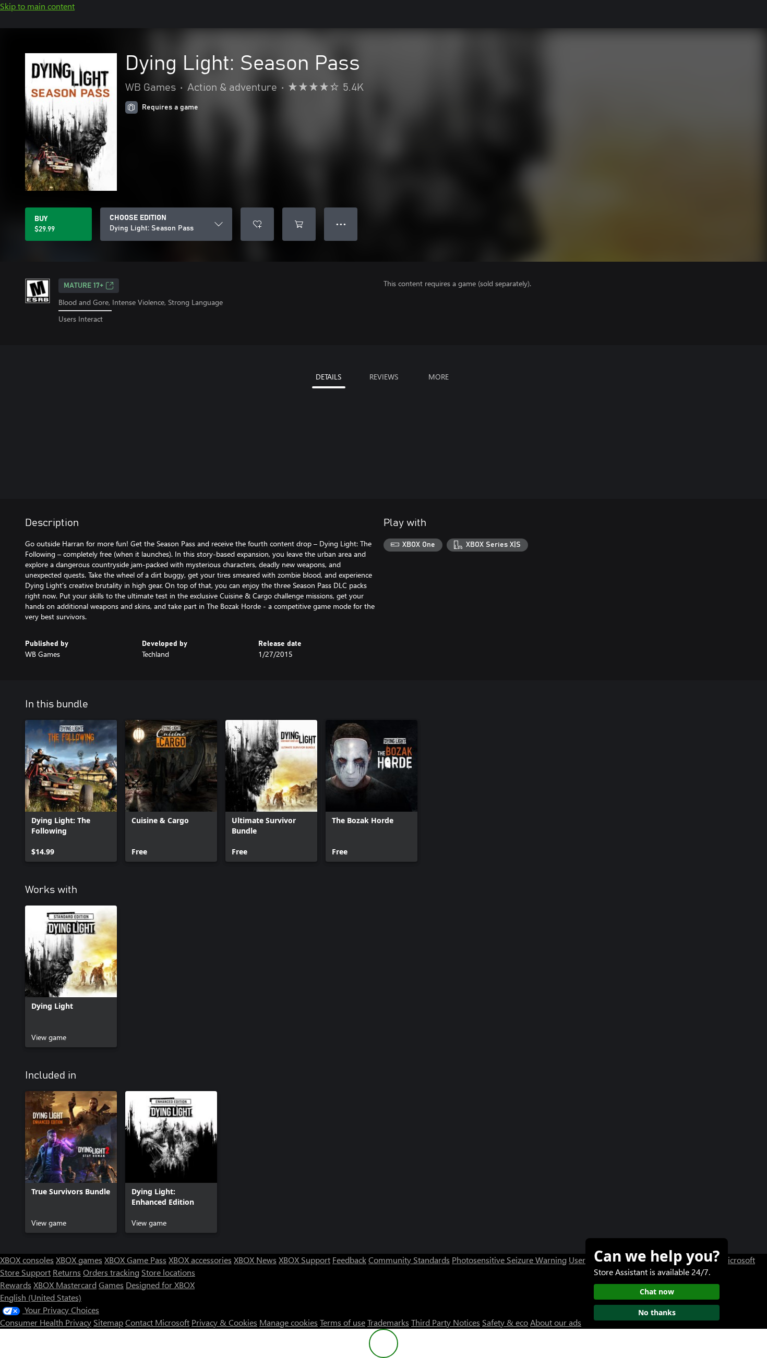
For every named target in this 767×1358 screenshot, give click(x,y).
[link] (71, 791)
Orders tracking (111, 1272)
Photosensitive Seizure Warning (509, 1259)
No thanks (657, 1312)
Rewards (15, 1284)
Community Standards (409, 1259)
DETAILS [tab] (328, 377)
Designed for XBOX (160, 1284)
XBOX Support (304, 1259)
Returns (67, 1272)
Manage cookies (288, 1322)
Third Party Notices (445, 1322)
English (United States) (40, 1297)
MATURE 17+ (83, 285)
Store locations (168, 1272)
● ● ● (341, 224)
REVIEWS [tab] (383, 377)
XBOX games (79, 1259)
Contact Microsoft (157, 1322)
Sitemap (108, 1322)
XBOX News (255, 1259)
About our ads (555, 1322)
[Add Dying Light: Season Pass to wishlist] (257, 224)
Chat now (657, 1291)
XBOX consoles (27, 1259)
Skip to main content (37, 6)
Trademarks (388, 1322)
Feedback (349, 1259)
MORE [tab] (438, 377)
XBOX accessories (200, 1259)
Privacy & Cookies (224, 1322)
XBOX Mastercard (65, 1284)
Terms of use (342, 1322)
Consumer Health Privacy (45, 1322)
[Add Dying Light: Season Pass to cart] (299, 224)
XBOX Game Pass (135, 1259)
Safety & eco (505, 1322)
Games (111, 1284)
